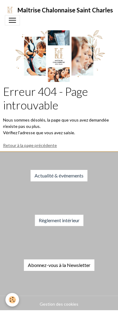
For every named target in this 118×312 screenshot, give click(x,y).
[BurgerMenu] (12, 20)
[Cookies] (12, 300)
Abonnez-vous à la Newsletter (59, 265)
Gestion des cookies (59, 304)
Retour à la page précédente (30, 145)
